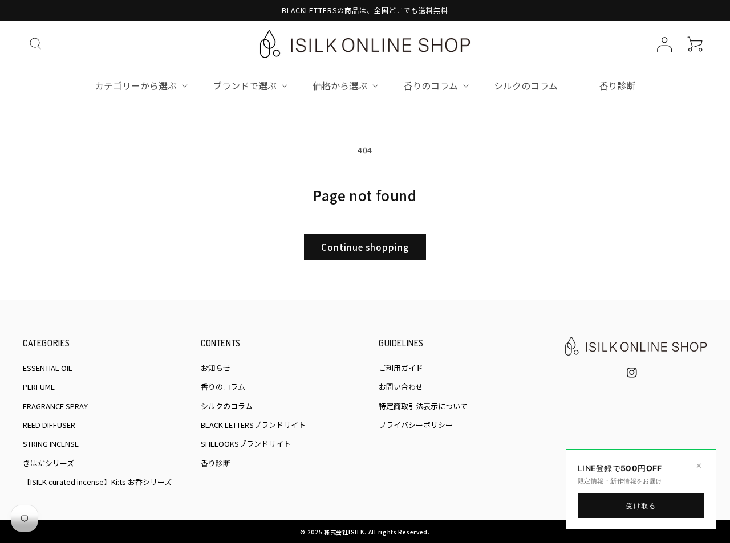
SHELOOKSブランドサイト (246, 443)
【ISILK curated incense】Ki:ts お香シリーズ (97, 481)
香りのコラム (223, 386)
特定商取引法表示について (423, 406)
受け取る (641, 505)
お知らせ (215, 367)
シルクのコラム (227, 406)
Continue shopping (365, 247)
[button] (35, 43)
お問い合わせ (401, 386)
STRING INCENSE (51, 443)
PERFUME (39, 386)
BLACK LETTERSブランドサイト (253, 424)
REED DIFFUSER (49, 424)
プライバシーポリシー (416, 424)
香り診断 (215, 463)
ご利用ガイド (401, 367)
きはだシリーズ (48, 463)
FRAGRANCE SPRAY (55, 406)
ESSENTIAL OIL (47, 367)
